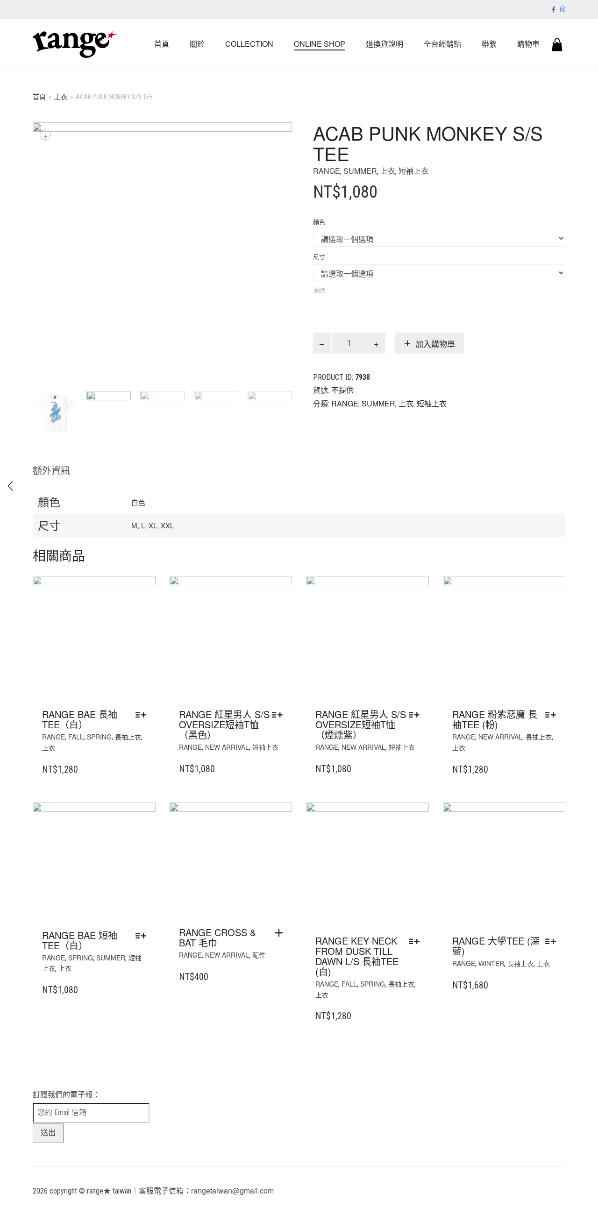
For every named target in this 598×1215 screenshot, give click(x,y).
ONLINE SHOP (319, 43)
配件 (258, 954)
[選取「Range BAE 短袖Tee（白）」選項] (143, 935)
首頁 (161, 43)
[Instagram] (562, 9)
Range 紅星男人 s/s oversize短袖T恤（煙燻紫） (360, 724)
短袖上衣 (413, 170)
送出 (48, 1132)
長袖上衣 (128, 736)
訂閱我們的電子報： (66, 1094)
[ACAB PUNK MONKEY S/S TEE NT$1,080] (10, 486)
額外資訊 (51, 470)
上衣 (60, 96)
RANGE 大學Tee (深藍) (496, 946)
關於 (197, 43)
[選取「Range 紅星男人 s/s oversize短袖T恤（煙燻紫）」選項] (416, 715)
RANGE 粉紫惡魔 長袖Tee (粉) (494, 719)
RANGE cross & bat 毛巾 (217, 937)
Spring (99, 736)
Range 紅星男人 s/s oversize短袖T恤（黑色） (224, 724)
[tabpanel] (55, 413)
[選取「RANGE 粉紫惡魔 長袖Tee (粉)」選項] (553, 715)
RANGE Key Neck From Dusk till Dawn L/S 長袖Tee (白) (357, 956)
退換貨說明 (384, 43)
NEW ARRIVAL (227, 747)
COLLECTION (249, 43)
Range (326, 170)
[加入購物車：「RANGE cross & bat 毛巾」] (281, 933)
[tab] (51, 471)
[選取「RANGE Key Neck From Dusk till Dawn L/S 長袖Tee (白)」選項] (416, 941)
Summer (360, 170)
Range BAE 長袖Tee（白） (79, 719)
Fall (76, 736)
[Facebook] (553, 9)
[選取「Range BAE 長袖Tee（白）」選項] (143, 715)
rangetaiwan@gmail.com (232, 1190)
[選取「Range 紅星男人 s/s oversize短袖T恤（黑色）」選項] (279, 715)
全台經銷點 (442, 43)
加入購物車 (435, 344)
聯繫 (489, 43)
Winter (491, 963)
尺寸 (319, 257)
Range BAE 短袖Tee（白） (79, 940)
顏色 (319, 222)
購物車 (528, 43)
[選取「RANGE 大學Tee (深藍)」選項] (553, 941)
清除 (319, 290)
